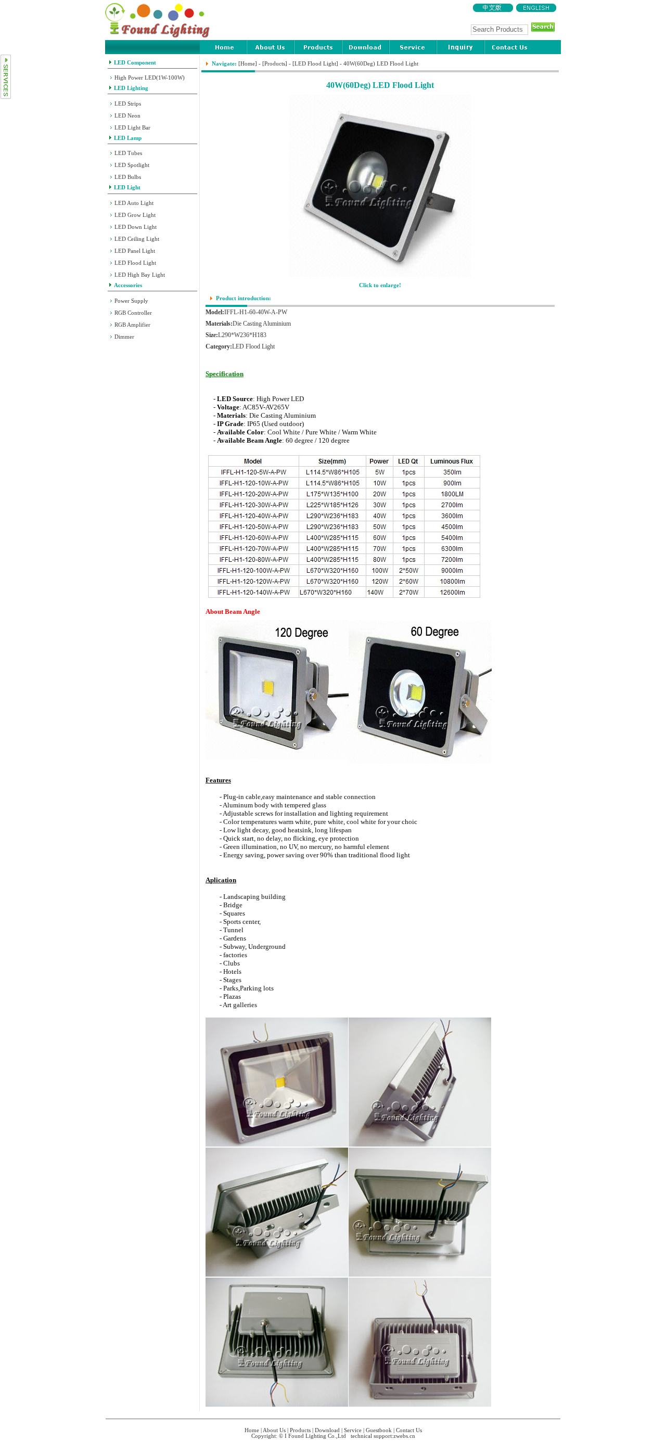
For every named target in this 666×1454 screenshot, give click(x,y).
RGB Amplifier (132, 325)
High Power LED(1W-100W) (149, 78)
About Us (274, 1430)
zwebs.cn (404, 1436)
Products (274, 64)
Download (327, 1430)
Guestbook (379, 1430)
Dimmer (124, 337)
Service (353, 1430)
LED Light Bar (132, 128)
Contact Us (409, 1430)
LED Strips (127, 104)
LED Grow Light (135, 215)
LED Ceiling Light (136, 239)
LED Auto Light (133, 203)
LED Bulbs (127, 177)
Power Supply (131, 301)
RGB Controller (133, 313)
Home (247, 64)
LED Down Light (135, 227)
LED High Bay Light (139, 275)
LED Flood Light (135, 263)
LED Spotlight (131, 165)
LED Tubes (128, 153)
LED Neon (127, 116)
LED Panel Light (134, 251)
